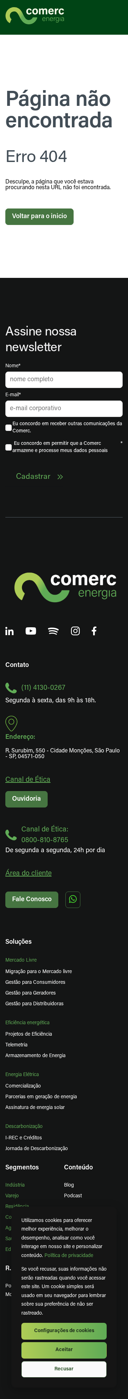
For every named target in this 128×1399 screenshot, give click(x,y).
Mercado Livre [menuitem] (21, 960)
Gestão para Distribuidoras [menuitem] (34, 1004)
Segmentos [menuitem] (22, 1168)
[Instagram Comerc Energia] (75, 632)
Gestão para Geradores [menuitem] (30, 993)
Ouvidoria (26, 799)
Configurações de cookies (64, 1331)
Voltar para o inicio (39, 216)
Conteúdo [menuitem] (78, 1168)
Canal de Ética (27, 780)
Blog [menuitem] (69, 1185)
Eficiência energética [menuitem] (27, 1023)
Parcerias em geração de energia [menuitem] (41, 1097)
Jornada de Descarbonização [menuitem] (36, 1149)
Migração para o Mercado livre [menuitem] (38, 972)
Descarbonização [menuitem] (24, 1126)
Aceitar (64, 1350)
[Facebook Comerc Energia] (94, 632)
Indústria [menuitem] (15, 1185)
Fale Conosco (32, 900)
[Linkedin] (9, 632)
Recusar (64, 1369)
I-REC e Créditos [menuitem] (23, 1138)
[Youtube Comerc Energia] (31, 631)
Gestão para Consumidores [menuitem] (35, 982)
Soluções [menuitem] (18, 942)
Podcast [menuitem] (73, 1196)
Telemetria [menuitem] (16, 1045)
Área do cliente (28, 873)
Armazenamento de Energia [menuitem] (35, 1056)
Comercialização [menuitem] (23, 1086)
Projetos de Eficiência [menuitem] (28, 1034)
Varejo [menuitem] (12, 1196)
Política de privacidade (68, 1255)
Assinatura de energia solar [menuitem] (35, 1107)
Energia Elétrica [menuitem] (22, 1075)
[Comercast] (53, 632)
